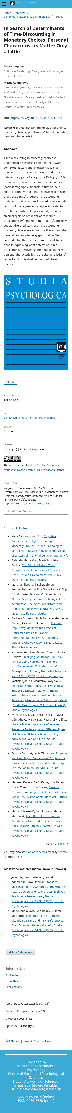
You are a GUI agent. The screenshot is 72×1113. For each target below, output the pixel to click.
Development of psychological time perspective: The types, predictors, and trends (39, 603)
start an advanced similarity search (44, 852)
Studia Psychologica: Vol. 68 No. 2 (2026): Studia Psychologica (39, 801)
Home (7, 12)
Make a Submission (20, 952)
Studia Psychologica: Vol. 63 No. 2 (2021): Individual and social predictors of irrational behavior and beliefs (40, 550)
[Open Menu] (4, 4)
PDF (11, 381)
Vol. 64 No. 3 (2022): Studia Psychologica (27, 16)
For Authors (12, 981)
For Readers (12, 975)
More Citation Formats (19, 511)
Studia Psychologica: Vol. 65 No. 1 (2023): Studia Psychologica (38, 901)
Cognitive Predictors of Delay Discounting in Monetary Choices (34, 541)
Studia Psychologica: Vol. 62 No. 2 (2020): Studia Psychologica (38, 743)
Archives (20, 12)
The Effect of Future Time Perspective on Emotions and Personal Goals (36, 570)
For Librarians (14, 987)
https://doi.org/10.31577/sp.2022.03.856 (37, 118)
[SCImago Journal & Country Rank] (28, 1041)
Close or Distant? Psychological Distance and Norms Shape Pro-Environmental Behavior (39, 792)
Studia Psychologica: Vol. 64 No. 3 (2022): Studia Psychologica (38, 772)
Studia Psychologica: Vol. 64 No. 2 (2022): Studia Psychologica (38, 830)
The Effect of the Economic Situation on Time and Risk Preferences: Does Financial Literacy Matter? (37, 821)
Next (61, 844)
